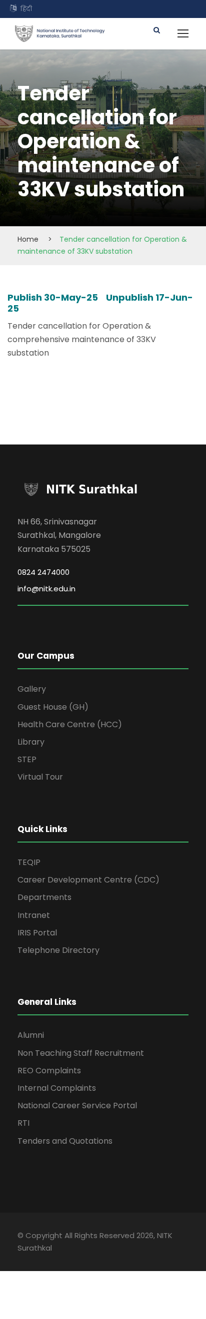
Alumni (31, 1035)
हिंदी (26, 8)
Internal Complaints (57, 1088)
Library (31, 742)
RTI (24, 1123)
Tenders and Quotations (65, 1141)
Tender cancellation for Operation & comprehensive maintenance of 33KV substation (82, 339)
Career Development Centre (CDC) (89, 879)
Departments (45, 897)
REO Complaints (49, 1070)
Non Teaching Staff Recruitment (81, 1053)
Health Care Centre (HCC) (70, 724)
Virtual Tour (40, 777)
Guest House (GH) (53, 707)
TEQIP (29, 862)
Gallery (32, 689)
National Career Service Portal (77, 1105)
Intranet (34, 915)
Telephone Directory (59, 950)
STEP (27, 759)
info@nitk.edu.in (47, 588)
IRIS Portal (37, 932)
